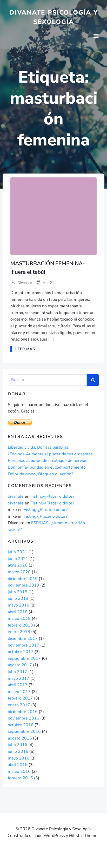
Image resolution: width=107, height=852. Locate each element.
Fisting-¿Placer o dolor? (52, 496)
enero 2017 (19, 705)
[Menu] (96, 36)
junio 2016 (18, 751)
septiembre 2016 (24, 731)
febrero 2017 (20, 698)
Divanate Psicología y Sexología (53, 17)
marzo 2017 (19, 692)
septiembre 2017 (24, 658)
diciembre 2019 (23, 579)
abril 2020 (18, 565)
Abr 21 (48, 282)
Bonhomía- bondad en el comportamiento (47, 467)
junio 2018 (18, 598)
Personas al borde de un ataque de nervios (47, 460)
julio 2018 (17, 592)
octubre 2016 (21, 725)
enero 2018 (19, 632)
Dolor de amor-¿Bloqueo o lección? (40, 474)
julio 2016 (17, 745)
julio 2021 (17, 552)
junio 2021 (18, 559)
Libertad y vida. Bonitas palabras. (38, 447)
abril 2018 (18, 612)
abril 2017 (18, 685)
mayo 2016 (18, 758)
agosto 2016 (20, 738)
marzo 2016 (19, 771)
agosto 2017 (20, 665)
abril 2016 (18, 765)
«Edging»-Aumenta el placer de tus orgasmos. (51, 454)
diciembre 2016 (23, 712)
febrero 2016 (20, 778)
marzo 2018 (19, 618)
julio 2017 (17, 672)
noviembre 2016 (23, 718)
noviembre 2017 (23, 645)
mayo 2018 (18, 605)
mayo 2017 (18, 678)
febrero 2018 (20, 625)
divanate (24, 282)
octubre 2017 (21, 652)
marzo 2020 (19, 572)
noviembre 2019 (23, 585)
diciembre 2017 (23, 638)
